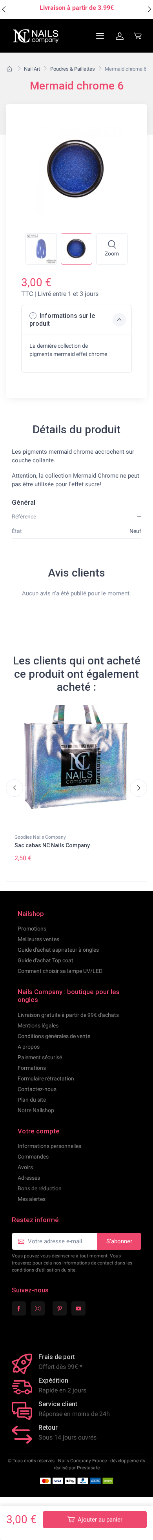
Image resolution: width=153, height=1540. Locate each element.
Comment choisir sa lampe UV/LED (60, 971)
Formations (32, 1068)
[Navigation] (81, 36)
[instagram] (38, 1308)
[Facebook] (19, 1308)
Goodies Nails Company (40, 837)
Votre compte (39, 1131)
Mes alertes (32, 1199)
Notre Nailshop (36, 1110)
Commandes (33, 1156)
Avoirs (25, 1167)
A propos (29, 1047)
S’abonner (119, 1241)
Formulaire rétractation (46, 1078)
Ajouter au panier (100, 1519)
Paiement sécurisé (40, 1057)
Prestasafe (88, 1468)
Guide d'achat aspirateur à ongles (58, 950)
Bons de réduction (40, 1188)
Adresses (29, 1178)
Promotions (32, 928)
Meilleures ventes (38, 939)
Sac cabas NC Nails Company (52, 845)
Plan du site (32, 1100)
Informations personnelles (49, 1146)
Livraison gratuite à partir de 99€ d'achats (68, 1015)
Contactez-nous (37, 1089)
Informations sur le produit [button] (62, 319)
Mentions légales (38, 1025)
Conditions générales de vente (54, 1036)
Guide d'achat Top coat (45, 960)
